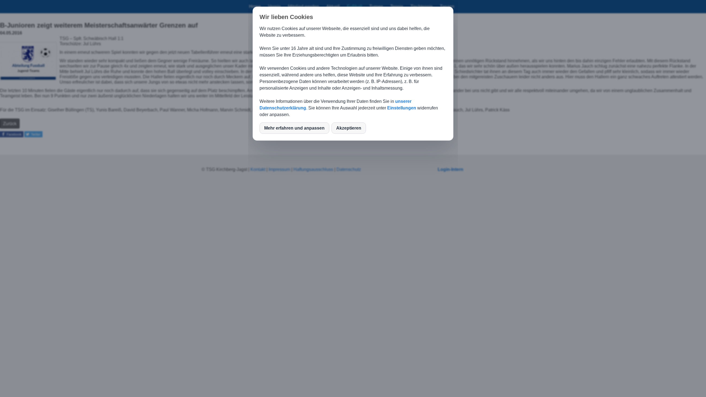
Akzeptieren (348, 128)
